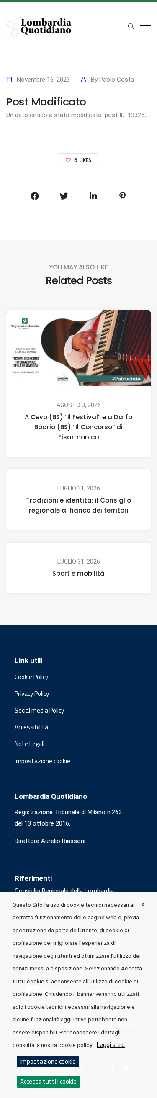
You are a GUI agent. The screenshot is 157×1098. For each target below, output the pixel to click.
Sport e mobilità (78, 573)
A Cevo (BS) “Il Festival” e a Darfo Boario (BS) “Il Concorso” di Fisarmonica (78, 427)
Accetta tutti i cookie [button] (48, 1081)
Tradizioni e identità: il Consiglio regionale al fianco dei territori (78, 505)
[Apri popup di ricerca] (131, 26)
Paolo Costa (116, 79)
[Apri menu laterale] (145, 25)
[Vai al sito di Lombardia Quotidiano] (39, 27)
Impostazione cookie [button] (42, 761)
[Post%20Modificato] (34, 196)
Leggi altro (111, 1045)
